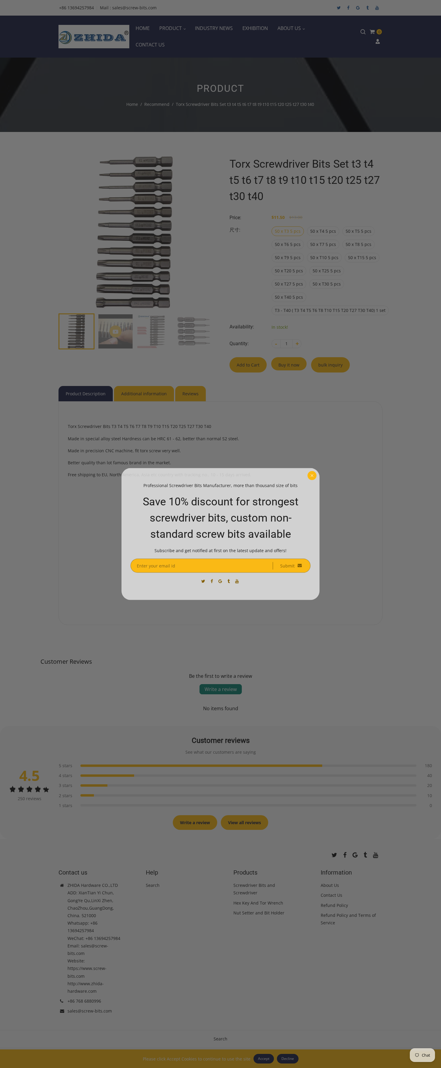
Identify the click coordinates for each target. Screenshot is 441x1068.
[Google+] (220, 581)
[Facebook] (212, 581)
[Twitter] (203, 581)
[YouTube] (237, 581)
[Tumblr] (229, 581)
